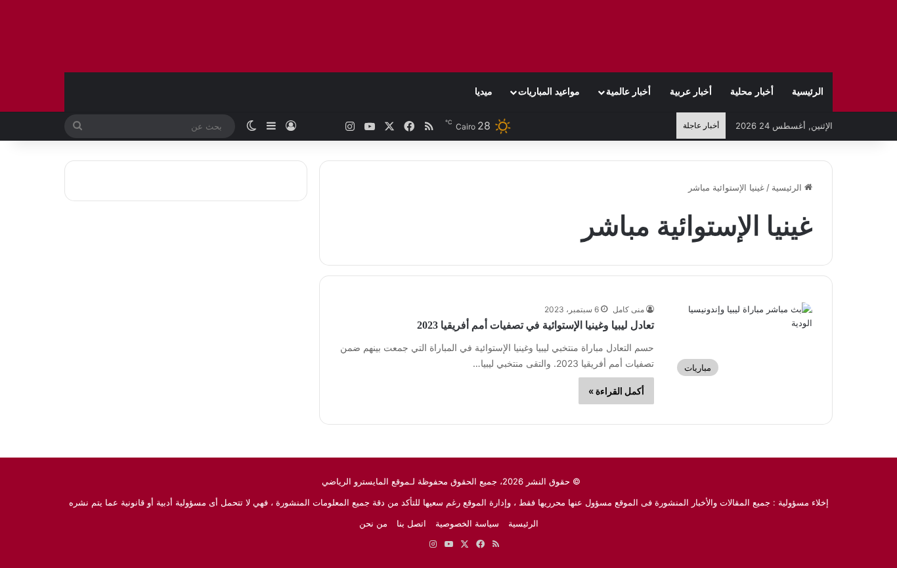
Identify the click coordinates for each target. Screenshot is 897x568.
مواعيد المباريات (549, 92)
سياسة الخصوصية (467, 523)
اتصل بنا (411, 523)
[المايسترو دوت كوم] (750, 36)
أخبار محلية (752, 92)
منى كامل (628, 309)
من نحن (373, 523)
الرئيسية (807, 92)
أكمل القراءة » (616, 390)
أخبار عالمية (628, 92)
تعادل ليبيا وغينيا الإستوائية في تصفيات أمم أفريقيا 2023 (535, 325)
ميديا (483, 92)
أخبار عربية (691, 92)
